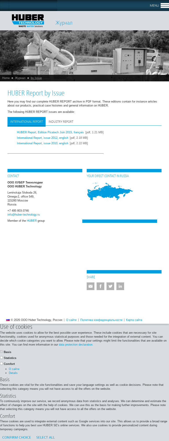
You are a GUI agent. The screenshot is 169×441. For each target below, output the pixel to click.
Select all (45, 437)
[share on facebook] (100, 286)
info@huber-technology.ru (23, 214)
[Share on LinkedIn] (120, 286)
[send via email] (90, 286)
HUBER (32, 220)
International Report (26, 121)
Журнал (20, 78)
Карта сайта (134, 319)
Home (6, 78)
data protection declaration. (76, 344)
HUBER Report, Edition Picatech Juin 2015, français (50, 132)
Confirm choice (16, 437)
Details (13, 373)
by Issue (36, 78)
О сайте (71, 319)
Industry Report (61, 121)
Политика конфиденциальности (101, 319)
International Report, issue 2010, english (42, 143)
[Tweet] (110, 286)
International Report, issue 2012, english (42, 137)
